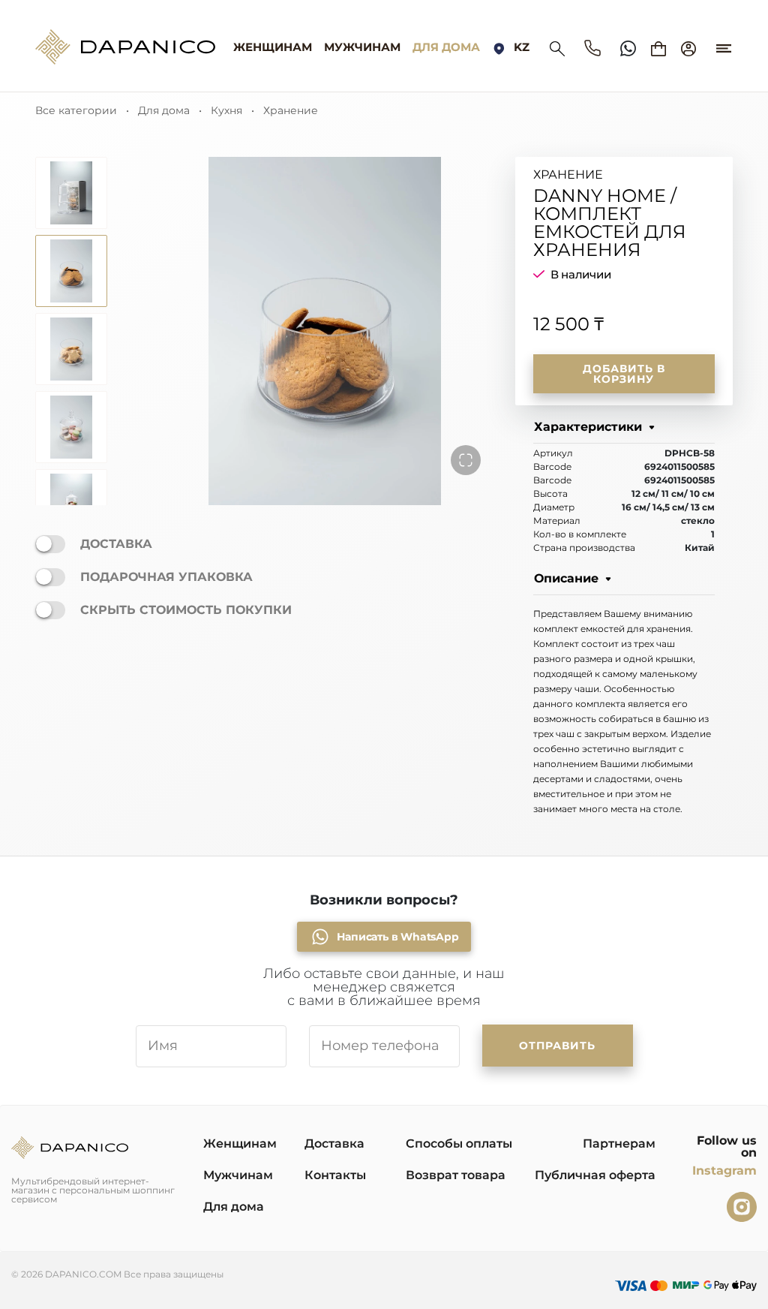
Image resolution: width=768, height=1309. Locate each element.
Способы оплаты (459, 1143)
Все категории (76, 110)
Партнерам (619, 1143)
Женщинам (272, 47)
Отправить (557, 1045)
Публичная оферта (595, 1175)
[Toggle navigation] (724, 41)
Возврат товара (456, 1175)
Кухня (226, 110)
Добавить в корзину (624, 374)
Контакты (335, 1175)
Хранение (290, 110)
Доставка (334, 1143)
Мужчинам (362, 47)
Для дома (446, 47)
